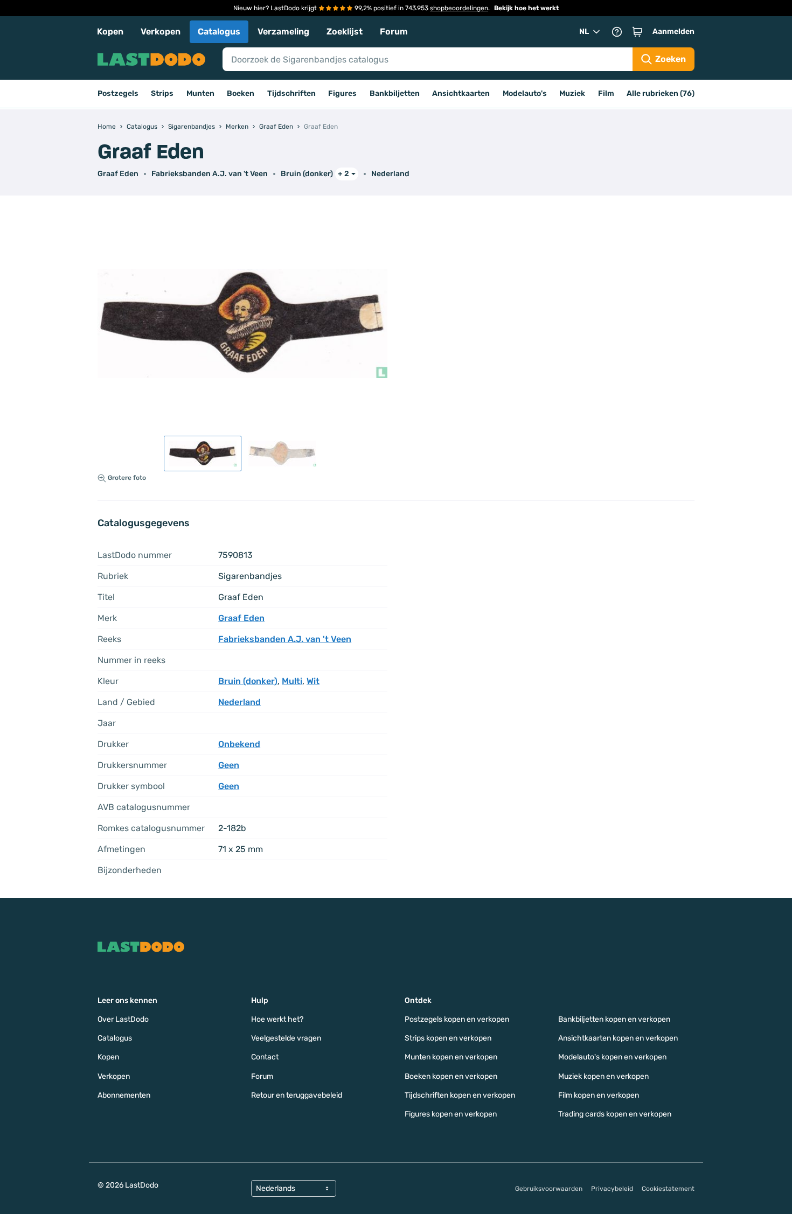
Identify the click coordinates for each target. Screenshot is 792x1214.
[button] (637, 31)
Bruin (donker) (307, 173)
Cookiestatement (668, 1188)
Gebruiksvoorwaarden (548, 1188)
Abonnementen (124, 1095)
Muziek (572, 93)
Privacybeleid (612, 1188)
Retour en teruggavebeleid (296, 1095)
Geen (228, 765)
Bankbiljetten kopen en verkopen (614, 1019)
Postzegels (118, 93)
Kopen (110, 31)
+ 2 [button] (343, 173)
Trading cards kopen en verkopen (614, 1114)
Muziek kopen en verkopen (603, 1076)
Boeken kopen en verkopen (451, 1076)
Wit (313, 681)
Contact (265, 1057)
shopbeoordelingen (459, 8)
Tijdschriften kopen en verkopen (460, 1095)
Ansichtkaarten (461, 93)
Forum (394, 31)
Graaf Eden (118, 173)
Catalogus (219, 31)
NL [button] (584, 31)
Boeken (240, 93)
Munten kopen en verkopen (451, 1057)
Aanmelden (673, 31)
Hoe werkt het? (277, 1019)
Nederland (390, 173)
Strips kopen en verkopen (448, 1038)
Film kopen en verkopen (598, 1095)
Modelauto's (525, 93)
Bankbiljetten (395, 93)
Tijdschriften (291, 93)
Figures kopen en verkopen (451, 1114)
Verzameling (283, 31)
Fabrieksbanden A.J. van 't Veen (209, 173)
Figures (342, 93)
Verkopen (160, 31)
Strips (162, 93)
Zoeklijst (344, 31)
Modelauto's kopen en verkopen (612, 1057)
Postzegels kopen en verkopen (457, 1019)
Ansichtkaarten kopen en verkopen (618, 1038)
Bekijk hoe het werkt (526, 8)
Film (606, 93)
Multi (292, 681)
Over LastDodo (123, 1019)
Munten (200, 93)
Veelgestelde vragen (286, 1038)
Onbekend (239, 744)
